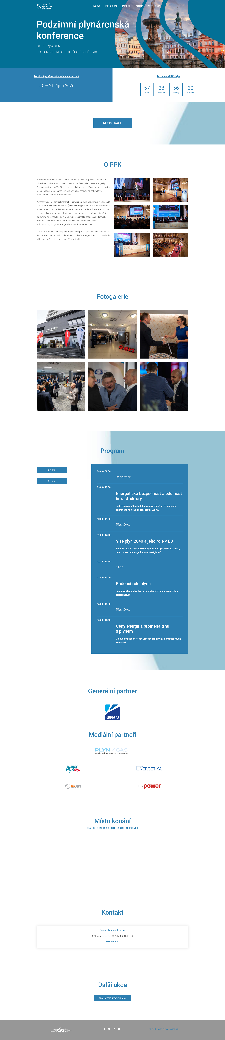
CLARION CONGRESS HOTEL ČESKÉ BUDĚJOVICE (112, 828)
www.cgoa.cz (112, 941)
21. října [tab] (51, 481)
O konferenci (111, 5)
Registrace (112, 123)
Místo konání (154, 5)
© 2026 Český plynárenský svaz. (164, 1029)
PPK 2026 (95, 5)
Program (139, 5)
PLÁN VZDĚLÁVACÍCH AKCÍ (112, 998)
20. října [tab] (51, 470)
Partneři (126, 5)
